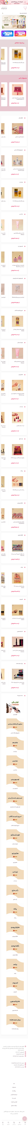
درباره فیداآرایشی (14, 1094)
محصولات (14, 1087)
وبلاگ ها (14, 1091)
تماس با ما (14, 1098)
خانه (14, 1083)
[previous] (4, 22)
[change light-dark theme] (2, 12)
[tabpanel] (14, 22)
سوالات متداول (14, 1105)
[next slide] (23, 22)
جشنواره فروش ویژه (23, 13)
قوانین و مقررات (14, 1102)
